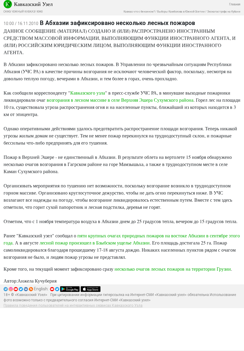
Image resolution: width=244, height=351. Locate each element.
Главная (234, 4)
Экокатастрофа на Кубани (223, 11)
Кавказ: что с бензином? (139, 11)
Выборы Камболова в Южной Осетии (181, 11)
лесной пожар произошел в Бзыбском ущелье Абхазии (95, 242)
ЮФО (40, 11)
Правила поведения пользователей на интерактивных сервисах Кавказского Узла (73, 305)
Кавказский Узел (33, 3)
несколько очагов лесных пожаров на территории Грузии (173, 269)
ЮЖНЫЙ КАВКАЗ (23, 11)
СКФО (7, 11)
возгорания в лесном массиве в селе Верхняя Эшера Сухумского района (120, 100)
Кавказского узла (87, 93)
